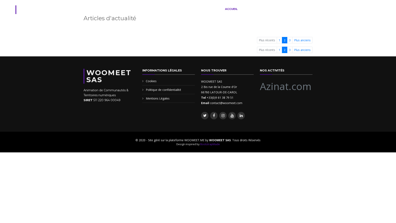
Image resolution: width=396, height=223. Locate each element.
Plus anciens (302, 40)
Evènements (273, 9)
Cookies (151, 81)
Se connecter (367, 9)
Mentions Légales (158, 98)
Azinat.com (285, 86)
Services (250, 9)
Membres (295, 9)
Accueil (231, 9)
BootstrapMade (210, 144)
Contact (343, 9)
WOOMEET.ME (48, 9)
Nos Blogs (317, 9)
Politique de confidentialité (163, 90)
